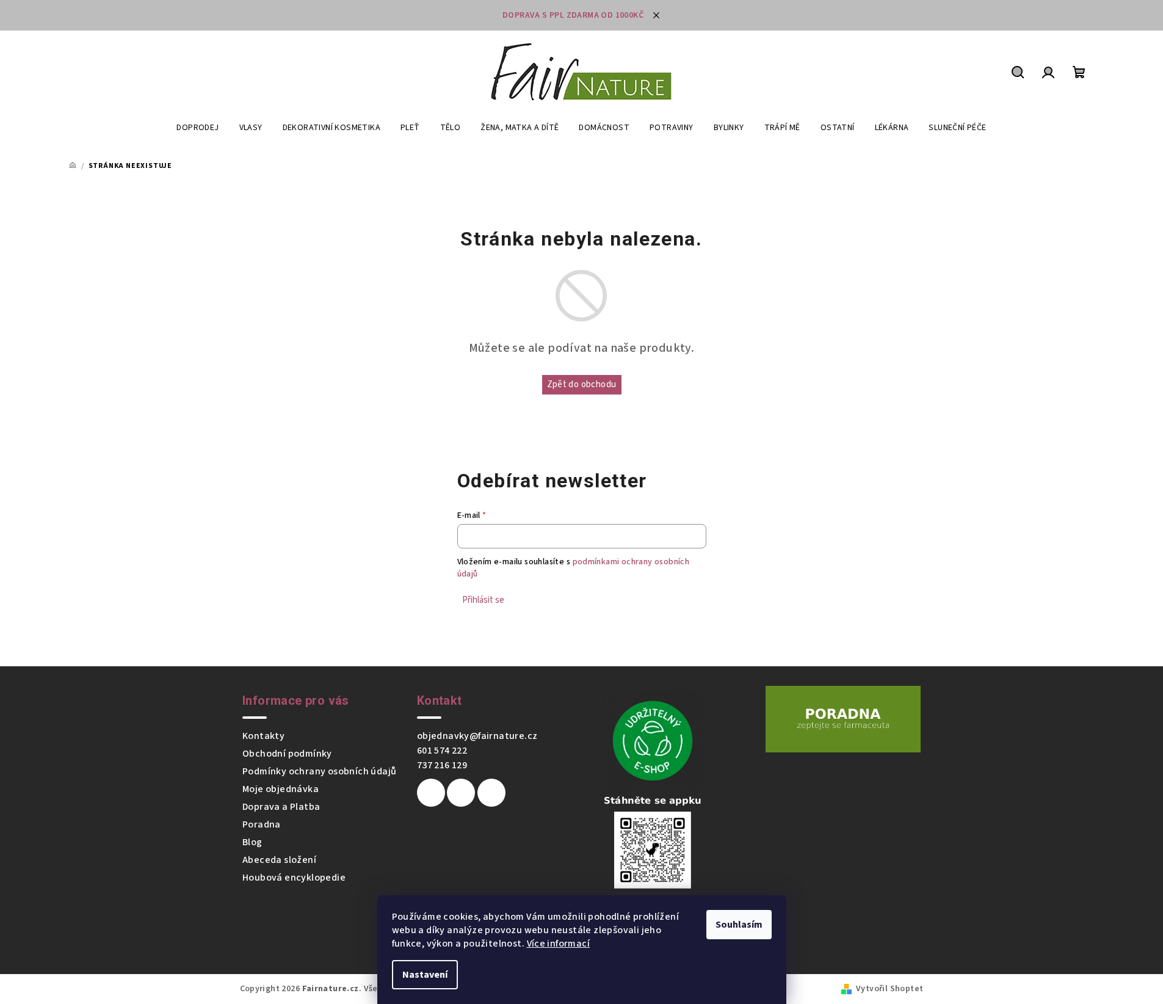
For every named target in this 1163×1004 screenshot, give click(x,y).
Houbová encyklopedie (294, 877)
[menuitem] (197, 128)
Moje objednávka (280, 789)
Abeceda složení (279, 860)
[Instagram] (461, 793)
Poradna (261, 824)
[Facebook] (431, 793)
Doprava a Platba (281, 806)
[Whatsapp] (491, 793)
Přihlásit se (483, 600)
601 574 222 (442, 750)
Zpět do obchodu (582, 384)
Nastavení (424, 974)
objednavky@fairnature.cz (477, 736)
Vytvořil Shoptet (889, 989)
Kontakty (263, 736)
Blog (252, 842)
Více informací (558, 943)
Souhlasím (739, 924)
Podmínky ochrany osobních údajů (319, 771)
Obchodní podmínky (287, 753)
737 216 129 (442, 765)
